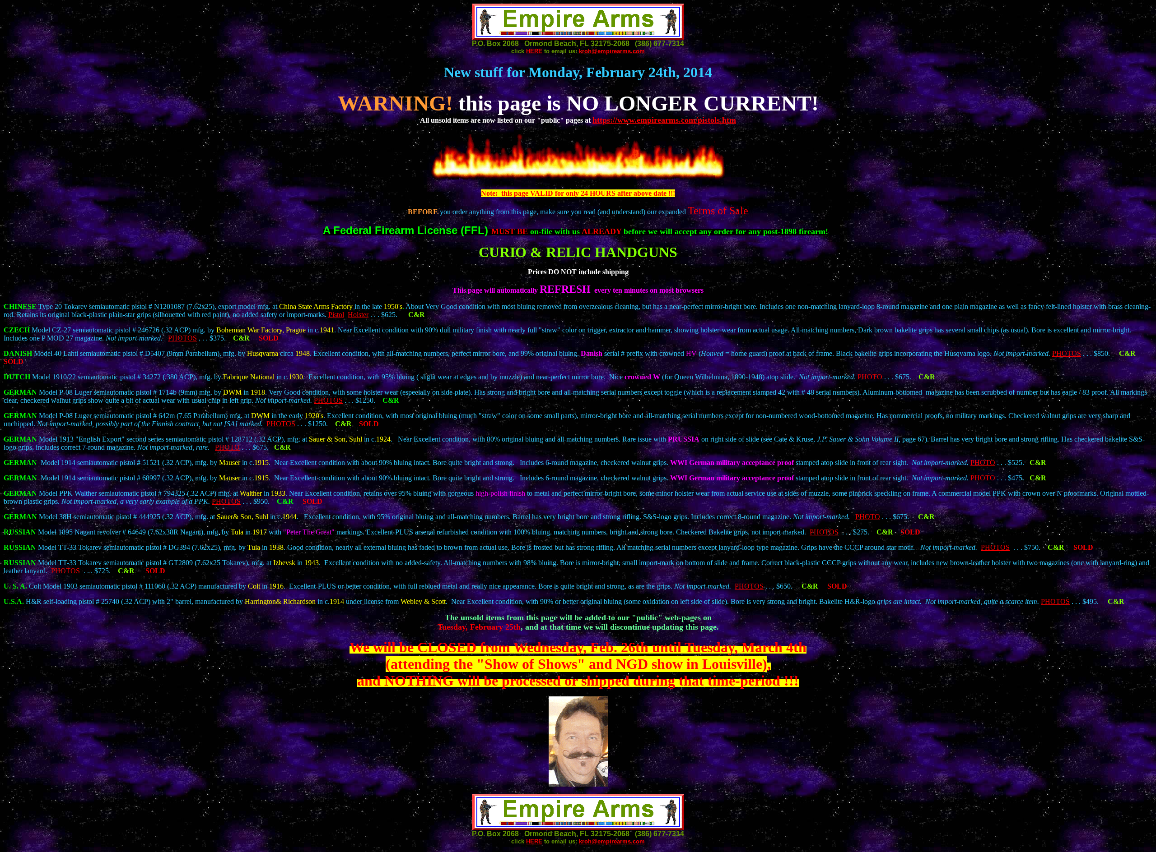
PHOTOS (182, 338)
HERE (534, 51)
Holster (358, 314)
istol (338, 314)
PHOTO (870, 377)
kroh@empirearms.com (612, 51)
